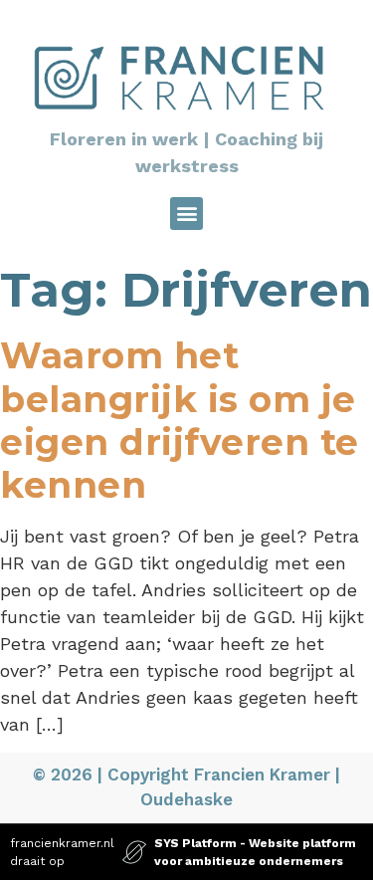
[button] (186, 213)
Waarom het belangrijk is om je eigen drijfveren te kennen (179, 420)
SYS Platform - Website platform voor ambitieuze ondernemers (255, 852)
